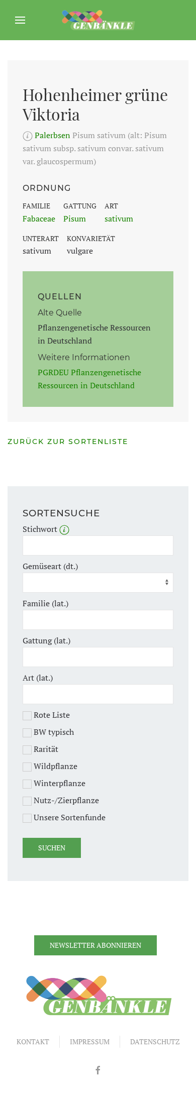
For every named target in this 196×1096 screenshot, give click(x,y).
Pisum (74, 218)
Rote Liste (51, 714)
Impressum (90, 1041)
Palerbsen (52, 135)
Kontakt (33, 1041)
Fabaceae (39, 218)
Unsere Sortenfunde (69, 817)
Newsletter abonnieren (95, 945)
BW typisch (53, 731)
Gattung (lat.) (46, 640)
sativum (119, 218)
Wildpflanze (54, 766)
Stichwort (41, 528)
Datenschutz (155, 1041)
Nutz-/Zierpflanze (65, 800)
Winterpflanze (58, 783)
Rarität (45, 748)
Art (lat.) (38, 677)
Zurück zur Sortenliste (68, 441)
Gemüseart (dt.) (50, 566)
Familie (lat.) (45, 603)
